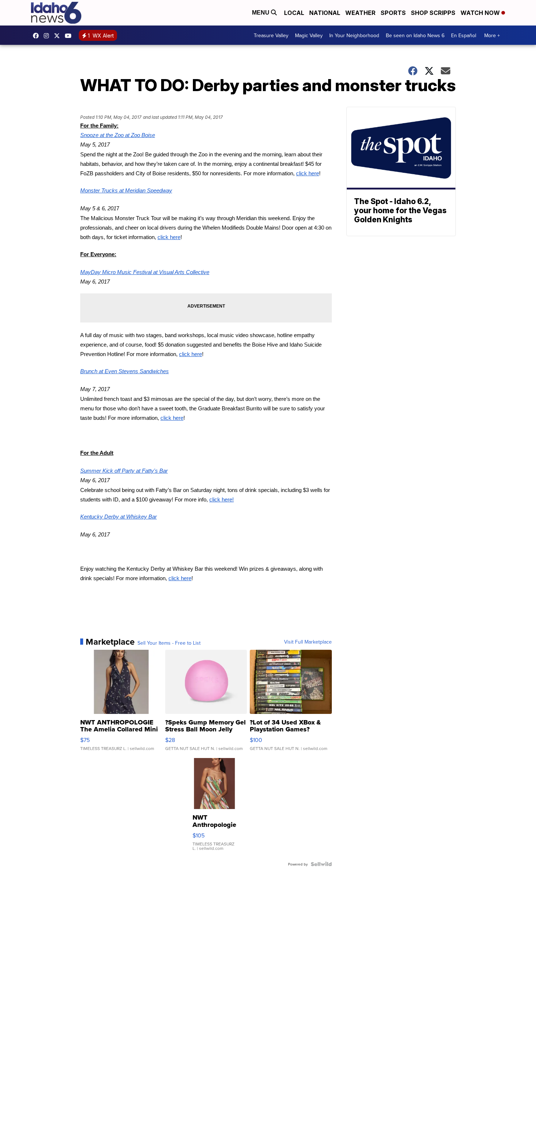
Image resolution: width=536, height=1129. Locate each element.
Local (294, 12)
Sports (393, 12)
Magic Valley (309, 35)
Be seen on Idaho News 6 (415, 35)
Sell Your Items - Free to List (169, 642)
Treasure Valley (271, 35)
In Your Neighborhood (354, 35)
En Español (463, 35)
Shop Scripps (433, 12)
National (324, 12)
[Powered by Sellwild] (321, 864)
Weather (360, 12)
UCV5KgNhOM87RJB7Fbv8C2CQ (70, 36)
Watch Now (481, 12)
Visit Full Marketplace (308, 641)
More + (492, 35)
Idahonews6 (37, 36)
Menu (261, 12)
